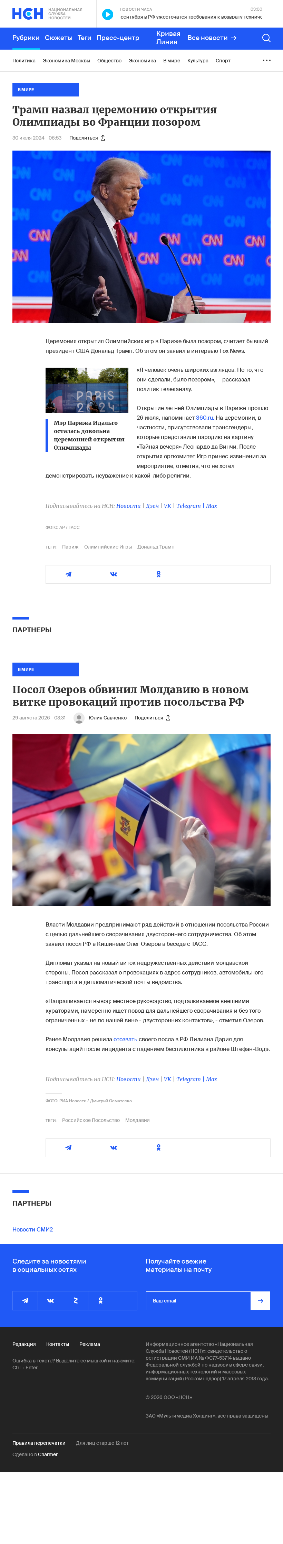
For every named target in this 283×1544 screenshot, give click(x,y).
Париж (70, 547)
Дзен (152, 505)
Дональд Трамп (156, 547)
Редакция (24, 1344)
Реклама (89, 1344)
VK (167, 505)
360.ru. (205, 417)
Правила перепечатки (39, 1443)
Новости (128, 505)
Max (211, 505)
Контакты (57, 1344)
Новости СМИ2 (32, 1229)
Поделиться (83, 138)
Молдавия (137, 1120)
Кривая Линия (168, 38)
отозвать (125, 1039)
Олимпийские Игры (108, 547)
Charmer (48, 1454)
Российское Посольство (91, 1120)
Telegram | (191, 505)
